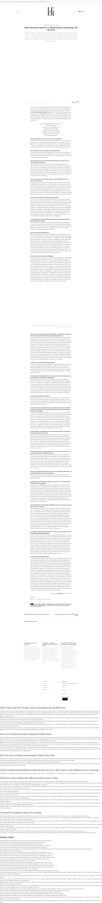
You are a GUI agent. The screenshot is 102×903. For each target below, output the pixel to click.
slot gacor (46, 758)
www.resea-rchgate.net (36, 840)
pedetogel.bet (28, 862)
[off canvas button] (18, 11)
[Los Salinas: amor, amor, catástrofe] (32, 632)
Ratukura (42, 900)
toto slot (73, 783)
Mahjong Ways (6, 745)
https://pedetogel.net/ (33, 855)
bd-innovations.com (49, 724)
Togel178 (21, 831)
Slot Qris (34, 762)
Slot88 (37, 737)
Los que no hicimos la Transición (62, 605)
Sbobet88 (33, 882)
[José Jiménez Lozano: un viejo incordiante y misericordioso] (69, 632)
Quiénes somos (46, 681)
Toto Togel (53, 806)
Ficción (56, 25)
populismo (39, 606)
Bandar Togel (62, 796)
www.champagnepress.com (25, 857)
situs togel (13, 867)
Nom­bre (63, 690)
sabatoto (57, 821)
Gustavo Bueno (34, 605)
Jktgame (21, 875)
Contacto (44, 683)
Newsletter (45, 689)
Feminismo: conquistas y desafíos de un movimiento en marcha (50, 644)
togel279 (60, 824)
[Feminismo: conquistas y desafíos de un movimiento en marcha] (51, 632)
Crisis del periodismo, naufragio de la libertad (36, 614)
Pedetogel (53, 888)
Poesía (35, 606)
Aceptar (48, 1)
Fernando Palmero (49, 102)
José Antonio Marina (42, 605)
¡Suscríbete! (45, 687)
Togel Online (89, 712)
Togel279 (43, 890)
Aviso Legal (45, 685)
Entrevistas (52, 25)
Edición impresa (47, 25)
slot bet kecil (82, 763)
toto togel (60, 786)
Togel (39, 816)
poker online (6, 870)
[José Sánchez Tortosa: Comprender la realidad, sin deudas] (51, 71)
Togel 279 (13, 842)
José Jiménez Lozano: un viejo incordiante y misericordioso (69, 643)
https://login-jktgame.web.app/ (55, 872)
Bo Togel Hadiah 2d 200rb (60, 717)
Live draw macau (36, 773)
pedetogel (65, 721)
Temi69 (13, 845)
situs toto (66, 727)
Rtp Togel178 (23, 844)
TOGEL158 (72, 749)
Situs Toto (51, 817)
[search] (84, 11)
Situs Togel (46, 799)
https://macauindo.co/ (42, 854)
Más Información (44, 1)
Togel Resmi (40, 893)
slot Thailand (9, 747)
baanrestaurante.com (16, 865)
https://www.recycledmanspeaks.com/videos (32, 864)
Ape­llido (63, 693)
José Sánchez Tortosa (51, 605)
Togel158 (57, 827)
